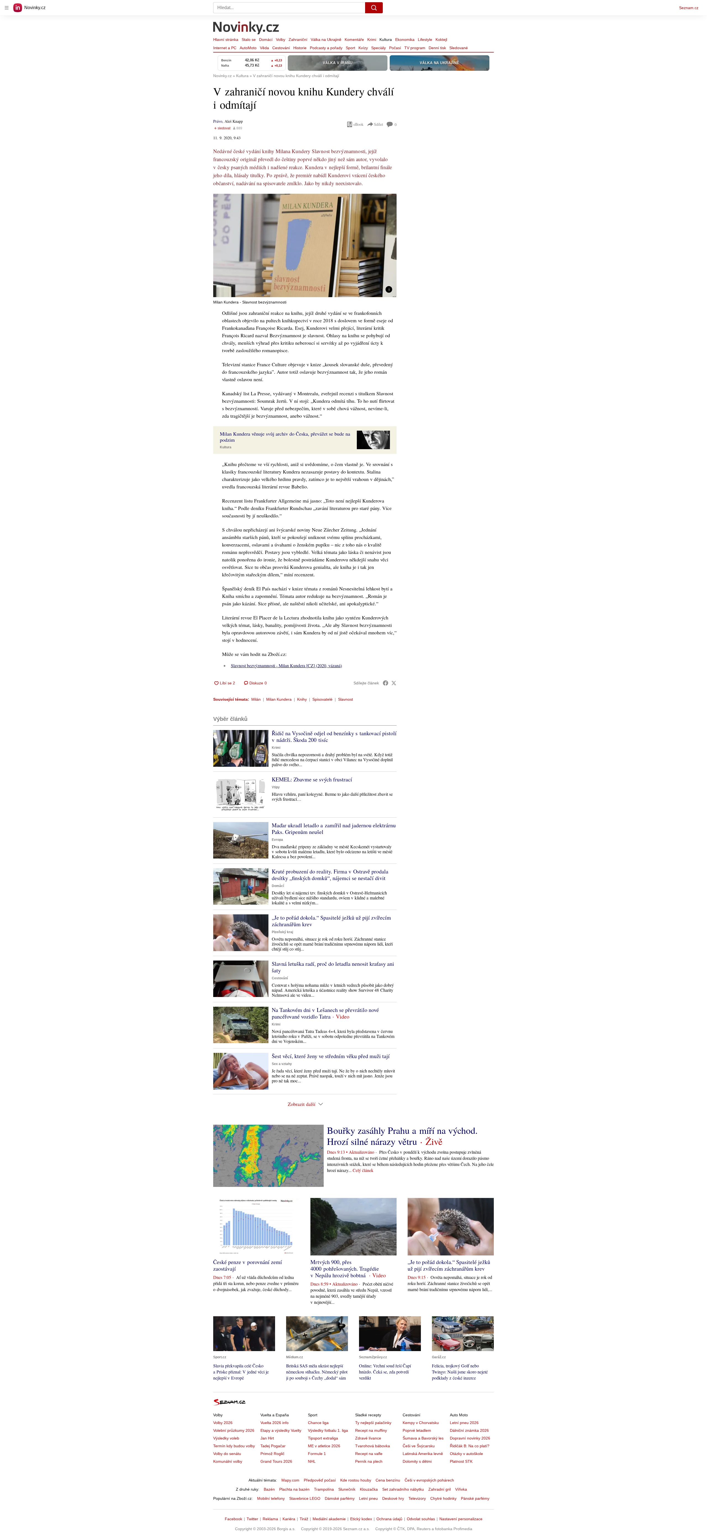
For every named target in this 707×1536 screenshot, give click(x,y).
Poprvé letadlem (417, 1430)
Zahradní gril (439, 1489)
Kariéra (289, 1519)
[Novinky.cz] (246, 28)
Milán (256, 699)
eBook (358, 124)
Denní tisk (437, 48)
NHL (312, 1461)
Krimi (371, 39)
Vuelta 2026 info (274, 1422)
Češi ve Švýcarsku (419, 1446)
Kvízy (363, 48)
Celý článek (363, 1170)
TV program (414, 48)
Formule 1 (317, 1453)
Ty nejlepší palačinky (373, 1422)
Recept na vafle (368, 1453)
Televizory (417, 1498)
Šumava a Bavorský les (423, 1438)
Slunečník (346, 1489)
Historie (300, 48)
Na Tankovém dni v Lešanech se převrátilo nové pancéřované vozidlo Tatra (325, 1013)
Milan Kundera (279, 699)
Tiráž (304, 1519)
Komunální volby (227, 1461)
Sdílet (378, 124)
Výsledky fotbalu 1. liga (328, 1430)
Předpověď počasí (320, 1480)
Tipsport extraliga (323, 1438)
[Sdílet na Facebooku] (385, 683)
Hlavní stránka (225, 39)
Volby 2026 (223, 1422)
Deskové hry (393, 1498)
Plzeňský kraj (282, 932)
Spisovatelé (322, 699)
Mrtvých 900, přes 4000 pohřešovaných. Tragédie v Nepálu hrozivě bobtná (344, 1268)
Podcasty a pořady (326, 48)
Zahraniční (298, 39)
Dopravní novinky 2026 (470, 1438)
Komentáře (354, 39)
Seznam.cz (688, 8)
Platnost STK (461, 1461)
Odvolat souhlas (421, 1519)
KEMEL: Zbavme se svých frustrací (312, 779)
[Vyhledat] (374, 7)
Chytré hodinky (443, 1498)
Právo (217, 121)
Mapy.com (290, 1480)
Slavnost (345, 699)
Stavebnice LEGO (304, 1498)
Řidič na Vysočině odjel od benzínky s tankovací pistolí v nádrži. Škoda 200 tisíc (334, 736)
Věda (264, 48)
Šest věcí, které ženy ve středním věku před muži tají (331, 1056)
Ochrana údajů (389, 1519)
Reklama (270, 1519)
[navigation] (6, 7)
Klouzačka (369, 1489)
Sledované (458, 48)
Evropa (277, 840)
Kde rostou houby (355, 1480)
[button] (305, 245)
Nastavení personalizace (460, 1519)
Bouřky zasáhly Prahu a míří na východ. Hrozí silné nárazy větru (402, 1136)
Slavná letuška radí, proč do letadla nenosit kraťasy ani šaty (333, 967)
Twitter (252, 1519)
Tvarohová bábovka (372, 1446)
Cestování (281, 48)
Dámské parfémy (340, 1498)
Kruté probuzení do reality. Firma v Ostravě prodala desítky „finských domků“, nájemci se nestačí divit (330, 875)
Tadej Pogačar (273, 1446)
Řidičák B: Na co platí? (469, 1446)
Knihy (302, 699)
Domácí (266, 39)
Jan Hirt (267, 1438)
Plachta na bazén (294, 1489)
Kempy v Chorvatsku (421, 1422)
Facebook (233, 1519)
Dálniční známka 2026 (469, 1430)
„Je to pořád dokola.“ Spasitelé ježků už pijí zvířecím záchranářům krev (331, 921)
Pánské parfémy (475, 1498)
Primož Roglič (272, 1453)
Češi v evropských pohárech (429, 1480)
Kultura (385, 39)
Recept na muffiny (371, 1430)
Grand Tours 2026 (276, 1461)
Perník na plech (368, 1461)
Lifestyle (425, 39)
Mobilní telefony (271, 1498)
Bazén (269, 1489)
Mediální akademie (329, 1519)
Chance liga (318, 1422)
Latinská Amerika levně (423, 1453)
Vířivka (461, 1489)
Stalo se (249, 39)
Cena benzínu (388, 1480)
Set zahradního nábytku (403, 1489)
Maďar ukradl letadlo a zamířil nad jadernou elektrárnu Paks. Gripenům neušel (334, 828)
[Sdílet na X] (394, 683)
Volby (280, 39)
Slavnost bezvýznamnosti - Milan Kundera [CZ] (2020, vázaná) (286, 665)
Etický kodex (361, 1519)
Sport (350, 48)
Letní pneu (368, 1498)
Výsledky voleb (226, 1438)
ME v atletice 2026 (324, 1446)
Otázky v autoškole (466, 1453)
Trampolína (324, 1489)
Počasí (395, 48)
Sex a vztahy (282, 1064)
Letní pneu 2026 (464, 1422)
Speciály (378, 48)
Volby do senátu (227, 1453)
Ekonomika (405, 39)
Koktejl (441, 39)
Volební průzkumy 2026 (233, 1430)
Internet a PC (224, 48)
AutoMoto (248, 48)
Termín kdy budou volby (234, 1446)
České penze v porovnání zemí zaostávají (247, 1265)
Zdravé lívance (368, 1438)
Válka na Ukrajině (326, 39)
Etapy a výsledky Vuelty (280, 1430)
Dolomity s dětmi (417, 1461)
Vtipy (276, 787)
